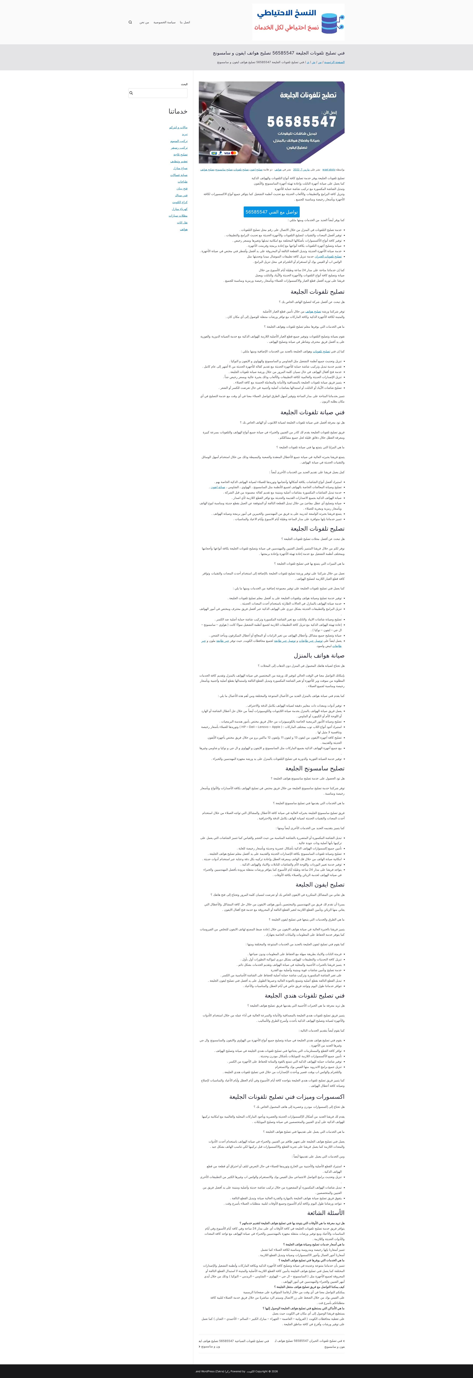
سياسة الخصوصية (165, 22)
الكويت (251, 1371)
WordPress (207, 1371)
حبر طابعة (222, 641)
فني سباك (181, 195)
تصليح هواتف (207, 169)
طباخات (183, 181)
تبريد (185, 134)
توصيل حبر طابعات (310, 641)
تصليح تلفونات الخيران (328, 256)
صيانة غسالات (179, 175)
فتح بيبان (182, 188)
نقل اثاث (182, 222)
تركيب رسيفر (179, 147)
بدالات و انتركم (178, 127)
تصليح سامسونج (224, 169)
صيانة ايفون (218, 487)
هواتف (278, 169)
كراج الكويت (180, 202)
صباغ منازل (180, 168)
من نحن (144, 22)
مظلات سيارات (178, 215)
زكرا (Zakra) (222, 1371)
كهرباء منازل (180, 209)
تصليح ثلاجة (180, 154)
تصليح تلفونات (241, 169)
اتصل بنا (185, 22)
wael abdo (328, 169)
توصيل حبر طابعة (285, 641)
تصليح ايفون (256, 169)
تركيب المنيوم (179, 141)
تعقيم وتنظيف (179, 161)
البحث (184, 84)
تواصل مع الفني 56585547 (272, 212)
